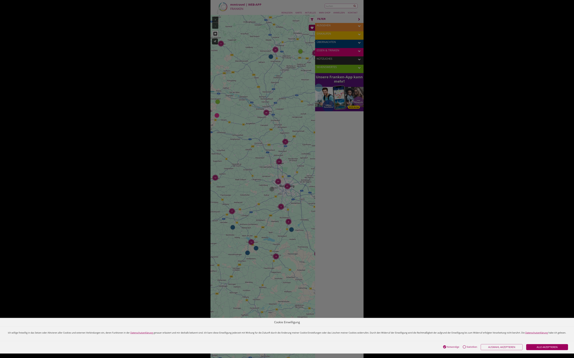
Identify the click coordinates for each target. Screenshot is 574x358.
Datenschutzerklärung (141, 332)
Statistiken (471, 346)
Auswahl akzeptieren (501, 347)
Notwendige (452, 346)
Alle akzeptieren (547, 347)
